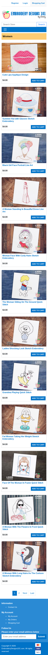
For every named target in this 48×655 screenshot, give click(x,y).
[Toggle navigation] (5, 29)
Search (41, 24)
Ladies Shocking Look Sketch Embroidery (23, 348)
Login (25, 3)
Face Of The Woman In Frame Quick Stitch (22, 483)
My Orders (12, 620)
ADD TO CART (38, 81)
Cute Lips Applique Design (15, 75)
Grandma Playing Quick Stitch (16, 392)
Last (32, 593)
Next (25, 593)
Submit (41, 636)
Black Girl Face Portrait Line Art (17, 165)
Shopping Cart (38, 3)
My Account (12, 616)
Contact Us (12, 607)
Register (15, 3)
